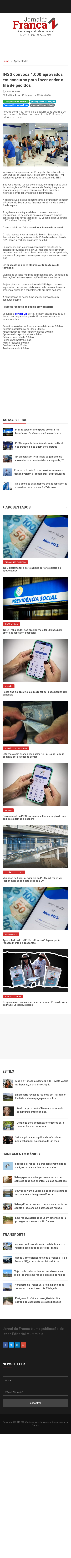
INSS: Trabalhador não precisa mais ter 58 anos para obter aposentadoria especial (32, 631)
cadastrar (35, 1403)
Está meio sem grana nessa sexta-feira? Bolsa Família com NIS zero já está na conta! (33, 755)
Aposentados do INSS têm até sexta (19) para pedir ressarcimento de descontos (31, 941)
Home (6, 61)
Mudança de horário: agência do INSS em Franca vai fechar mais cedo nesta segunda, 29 (32, 879)
